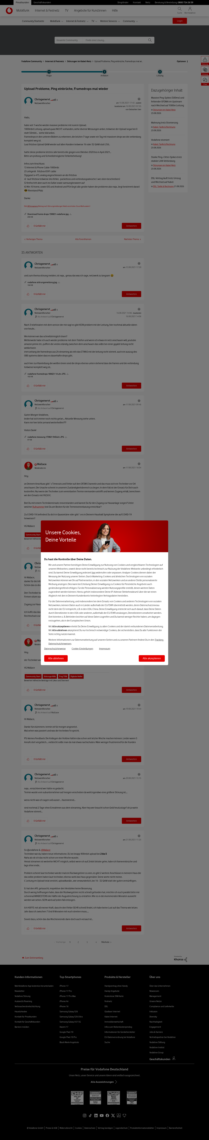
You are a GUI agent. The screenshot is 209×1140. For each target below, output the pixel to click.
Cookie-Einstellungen (82, 648)
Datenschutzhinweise (55, 648)
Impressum (104, 648)
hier (94, 572)
